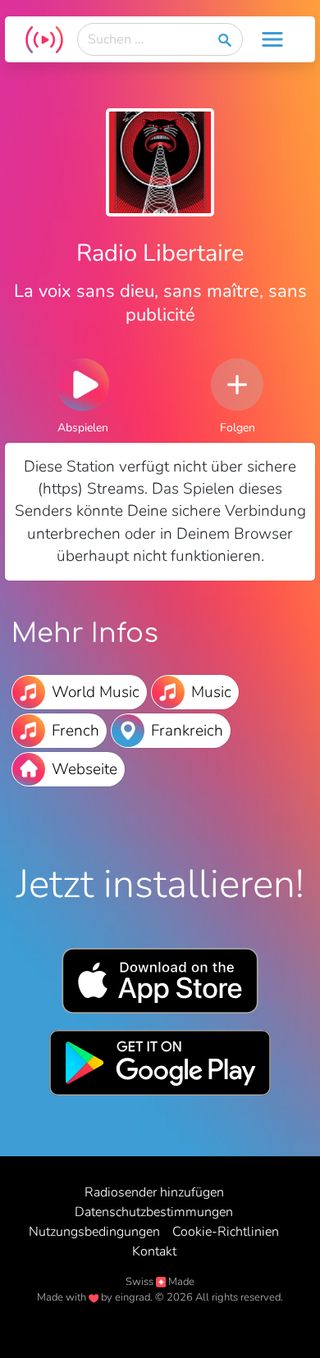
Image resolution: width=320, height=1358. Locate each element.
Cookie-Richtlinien (225, 1232)
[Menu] (272, 39)
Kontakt (154, 1251)
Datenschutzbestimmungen (154, 1212)
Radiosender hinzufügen (154, 1192)
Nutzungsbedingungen (94, 1232)
